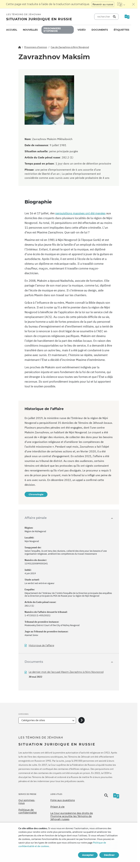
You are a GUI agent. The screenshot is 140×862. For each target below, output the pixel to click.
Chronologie (36, 494)
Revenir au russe (103, 4)
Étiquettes (121, 29)
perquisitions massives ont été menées (80, 213)
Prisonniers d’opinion (52, 29)
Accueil (11, 29)
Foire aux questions (62, 800)
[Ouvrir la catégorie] (81, 720)
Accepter (88, 855)
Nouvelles (30, 29)
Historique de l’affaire (41, 645)
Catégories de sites (33, 720)
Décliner (109, 855)
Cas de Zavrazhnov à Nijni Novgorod (70, 47)
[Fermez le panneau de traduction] (133, 4)
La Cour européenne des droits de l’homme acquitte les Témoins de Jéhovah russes (71, 816)
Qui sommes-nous (26, 802)
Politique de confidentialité (27, 811)
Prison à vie (57, 806)
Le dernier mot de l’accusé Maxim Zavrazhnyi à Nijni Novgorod (66, 672)
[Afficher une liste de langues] (121, 4)
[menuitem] (11, 29)
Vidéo (82, 29)
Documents (100, 29)
